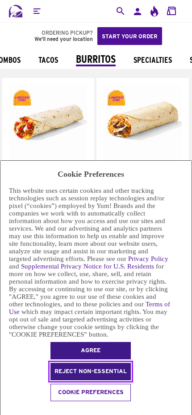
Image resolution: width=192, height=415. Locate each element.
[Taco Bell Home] (15, 11)
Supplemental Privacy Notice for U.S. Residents (87, 266)
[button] (36, 11)
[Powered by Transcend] (4, 409)
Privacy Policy (148, 258)
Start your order (130, 36)
